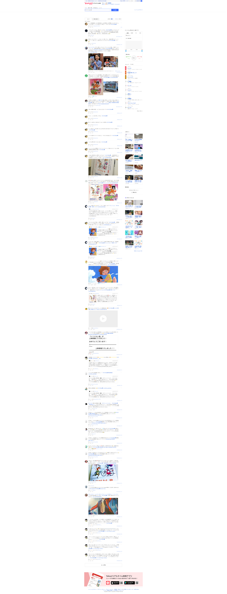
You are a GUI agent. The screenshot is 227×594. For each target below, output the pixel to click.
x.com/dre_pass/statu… (92, 373)
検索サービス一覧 (127, 589)
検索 (115, 10)
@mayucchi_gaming (94, 384)
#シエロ (115, 308)
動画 (91, 7)
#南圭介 (110, 102)
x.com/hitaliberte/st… (92, 291)
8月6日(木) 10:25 (119, 258)
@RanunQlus (98, 105)
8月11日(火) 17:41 (119, 106)
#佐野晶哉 (111, 333)
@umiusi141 (97, 209)
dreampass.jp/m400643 (92, 334)
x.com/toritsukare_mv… (107, 224)
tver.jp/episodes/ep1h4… (105, 103)
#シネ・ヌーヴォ (91, 47)
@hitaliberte (96, 201)
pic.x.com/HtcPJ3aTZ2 (102, 309)
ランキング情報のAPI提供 (107, 590)
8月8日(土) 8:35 (119, 152)
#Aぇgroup (92, 488)
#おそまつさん (103, 488)
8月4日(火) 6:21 (119, 305)
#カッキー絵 (95, 309)
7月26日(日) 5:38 (119, 534)
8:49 (121, 27)
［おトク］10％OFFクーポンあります (113, 4)
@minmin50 (94, 43)
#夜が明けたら (92, 404)
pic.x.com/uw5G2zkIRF (113, 77)
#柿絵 (92, 309)
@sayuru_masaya (99, 448)
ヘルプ (127, 0)
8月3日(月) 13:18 (119, 329)
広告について (120, 589)
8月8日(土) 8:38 (119, 145)
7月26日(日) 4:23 (119, 542)
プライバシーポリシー (101, 589)
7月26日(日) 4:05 (119, 551)
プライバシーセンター (110, 589)
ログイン (103, 4)
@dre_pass (96, 376)
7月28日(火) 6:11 (119, 483)
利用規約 (115, 589)
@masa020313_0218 (97, 399)
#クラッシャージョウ (106, 403)
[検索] (141, 1)
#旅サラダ (100, 100)
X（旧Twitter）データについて (118, 590)
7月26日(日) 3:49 (119, 560)
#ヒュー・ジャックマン (114, 494)
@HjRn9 (94, 490)
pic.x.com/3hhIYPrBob (107, 157)
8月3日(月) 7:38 (119, 385)
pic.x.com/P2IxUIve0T (114, 182)
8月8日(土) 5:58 (119, 177)
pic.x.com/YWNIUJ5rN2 (92, 52)
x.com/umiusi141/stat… (101, 206)
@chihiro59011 (111, 515)
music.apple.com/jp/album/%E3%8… (110, 447)
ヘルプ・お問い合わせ (135, 589)
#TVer (99, 103)
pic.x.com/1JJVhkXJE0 (112, 463)
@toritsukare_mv (103, 227)
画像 (89, 7)
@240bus (95, 96)
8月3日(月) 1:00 (119, 400)
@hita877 (93, 218)
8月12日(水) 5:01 (119, 97)
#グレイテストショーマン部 (104, 494)
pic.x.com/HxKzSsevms (112, 264)
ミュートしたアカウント (138, 9)
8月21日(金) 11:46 (119, 36)
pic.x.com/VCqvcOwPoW (102, 334)
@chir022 (92, 485)
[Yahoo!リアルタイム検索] (92, 3)
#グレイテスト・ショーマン (93, 494)
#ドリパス (90, 403)
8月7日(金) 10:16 (119, 219)
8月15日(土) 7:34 (119, 44)
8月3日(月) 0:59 (119, 409)
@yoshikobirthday (96, 353)
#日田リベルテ (94, 206)
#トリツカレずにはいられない (109, 531)
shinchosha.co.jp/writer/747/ (99, 49)
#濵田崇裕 (114, 102)
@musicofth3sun (95, 328)
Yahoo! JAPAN (122, 0)
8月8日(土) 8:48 (119, 119)
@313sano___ (97, 360)
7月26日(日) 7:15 (119, 516)
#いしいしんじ (107, 182)
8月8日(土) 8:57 (119, 113)
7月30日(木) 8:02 (119, 443)
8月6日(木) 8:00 (119, 284)
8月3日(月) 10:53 (119, 354)
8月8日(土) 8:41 (119, 139)
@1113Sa (92, 35)
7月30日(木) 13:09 (119, 435)
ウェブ (86, 7)
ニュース (100, 7)
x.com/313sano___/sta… (96, 358)
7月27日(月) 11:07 (119, 491)
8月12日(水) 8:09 (119, 72)
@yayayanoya (95, 118)
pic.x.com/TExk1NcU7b (97, 496)
